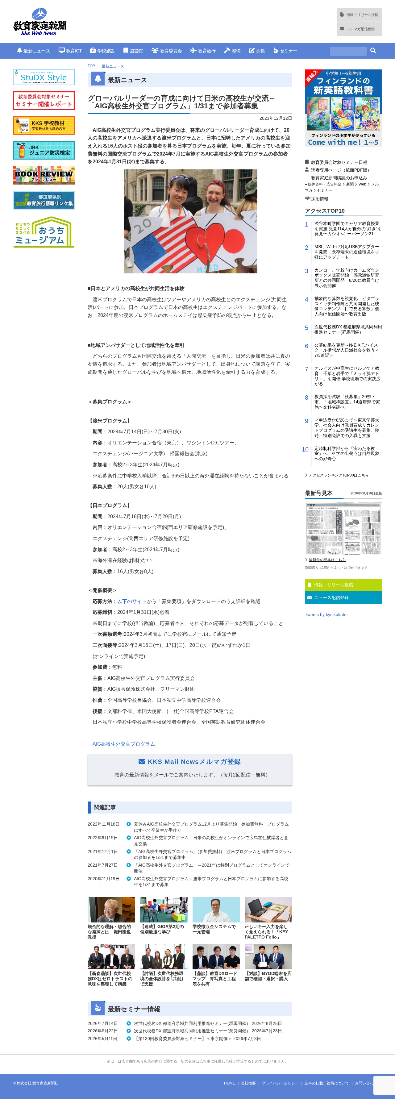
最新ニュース (36, 50)
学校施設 (105, 50)
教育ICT (73, 50)
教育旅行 (206, 50)
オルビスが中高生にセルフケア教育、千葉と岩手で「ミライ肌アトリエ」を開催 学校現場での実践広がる (347, 376)
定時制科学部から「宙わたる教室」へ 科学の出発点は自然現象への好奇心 (346, 453)
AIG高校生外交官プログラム (124, 744)
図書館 (136, 50)
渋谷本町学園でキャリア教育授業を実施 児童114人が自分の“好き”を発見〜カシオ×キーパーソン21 (348, 228)
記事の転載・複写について (327, 1083)
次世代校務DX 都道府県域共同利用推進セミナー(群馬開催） (348, 329)
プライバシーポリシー (280, 1083)
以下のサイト (132, 601)
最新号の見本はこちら (327, 560)
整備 (236, 50)
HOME (229, 1083)
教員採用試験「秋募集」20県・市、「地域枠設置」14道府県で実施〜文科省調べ (347, 402)
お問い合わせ (366, 1083)
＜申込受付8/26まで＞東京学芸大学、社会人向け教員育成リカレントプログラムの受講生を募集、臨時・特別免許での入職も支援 (346, 428)
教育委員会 (171, 50)
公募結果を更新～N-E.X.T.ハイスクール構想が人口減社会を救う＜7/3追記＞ (346, 350)
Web (362, 184)
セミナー (288, 50)
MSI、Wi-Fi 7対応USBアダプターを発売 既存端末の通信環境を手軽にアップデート (346, 252)
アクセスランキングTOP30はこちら (339, 475)
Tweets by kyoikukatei (326, 614)
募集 (260, 50)
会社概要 (248, 1083)
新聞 (350, 184)
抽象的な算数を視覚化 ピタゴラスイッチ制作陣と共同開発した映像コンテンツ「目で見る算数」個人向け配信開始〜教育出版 (346, 306)
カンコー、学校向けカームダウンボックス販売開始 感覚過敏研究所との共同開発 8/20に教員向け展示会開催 (346, 278)
